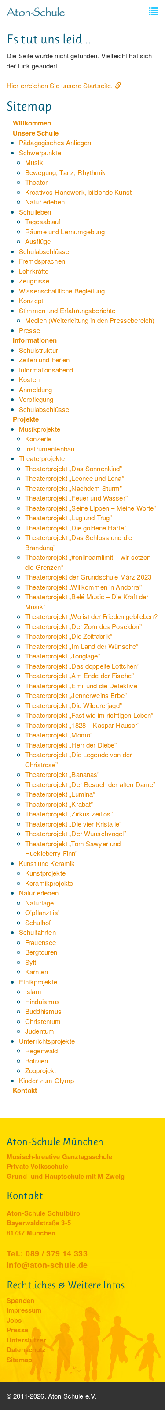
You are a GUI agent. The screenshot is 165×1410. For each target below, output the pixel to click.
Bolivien (36, 1060)
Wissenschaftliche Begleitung (62, 290)
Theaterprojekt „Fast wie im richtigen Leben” (89, 714)
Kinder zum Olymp (46, 1080)
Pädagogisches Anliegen (55, 142)
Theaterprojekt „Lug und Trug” (68, 517)
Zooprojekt (40, 1070)
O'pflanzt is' (42, 912)
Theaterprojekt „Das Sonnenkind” (73, 468)
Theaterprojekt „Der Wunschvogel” (75, 833)
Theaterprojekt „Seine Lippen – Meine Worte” (90, 507)
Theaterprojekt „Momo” (58, 734)
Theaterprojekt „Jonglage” (62, 655)
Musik (34, 162)
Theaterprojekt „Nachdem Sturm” (73, 488)
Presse (29, 330)
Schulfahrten (37, 932)
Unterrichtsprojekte (47, 1040)
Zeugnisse (34, 280)
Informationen (35, 340)
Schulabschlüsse (44, 251)
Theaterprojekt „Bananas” (62, 774)
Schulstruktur (38, 349)
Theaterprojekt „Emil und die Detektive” (82, 685)
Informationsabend (46, 369)
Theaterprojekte (42, 458)
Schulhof (38, 922)
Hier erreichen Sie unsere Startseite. (60, 85)
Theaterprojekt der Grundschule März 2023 (88, 576)
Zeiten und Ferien (44, 359)
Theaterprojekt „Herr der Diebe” (71, 744)
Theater (36, 181)
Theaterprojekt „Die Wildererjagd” (73, 705)
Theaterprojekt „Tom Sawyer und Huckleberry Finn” (73, 848)
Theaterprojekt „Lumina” (60, 793)
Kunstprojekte (45, 872)
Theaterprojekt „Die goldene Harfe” (75, 527)
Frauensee (40, 942)
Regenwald (41, 1050)
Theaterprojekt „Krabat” (59, 804)
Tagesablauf (43, 221)
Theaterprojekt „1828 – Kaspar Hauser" (82, 725)
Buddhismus (43, 1011)
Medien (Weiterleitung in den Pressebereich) (89, 320)
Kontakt (25, 1090)
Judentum (39, 1030)
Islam (33, 991)
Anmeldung (35, 389)
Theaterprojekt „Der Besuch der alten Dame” (90, 784)
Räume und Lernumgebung (65, 231)
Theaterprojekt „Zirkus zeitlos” (69, 813)
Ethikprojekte (38, 981)
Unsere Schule (36, 133)
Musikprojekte (39, 428)
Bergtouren (41, 951)
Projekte (26, 419)
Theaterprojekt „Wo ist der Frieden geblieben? (91, 616)
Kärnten (36, 971)
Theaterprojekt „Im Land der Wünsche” (81, 646)
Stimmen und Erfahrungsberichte (67, 310)
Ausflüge (38, 241)
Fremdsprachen (42, 260)
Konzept (31, 300)
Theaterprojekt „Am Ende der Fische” (79, 675)
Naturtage (39, 902)
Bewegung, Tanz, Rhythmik (65, 172)
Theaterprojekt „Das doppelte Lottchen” (82, 665)
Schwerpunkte (40, 152)
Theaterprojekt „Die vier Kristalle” (73, 823)
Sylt (31, 961)
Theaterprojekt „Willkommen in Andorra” (83, 586)
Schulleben (35, 211)
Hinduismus (42, 1001)
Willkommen (32, 123)
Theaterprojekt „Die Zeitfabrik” (69, 636)
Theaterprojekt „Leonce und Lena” (74, 478)
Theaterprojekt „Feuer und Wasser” (76, 497)
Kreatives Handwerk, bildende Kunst (78, 192)
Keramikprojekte (49, 883)
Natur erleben (45, 201)
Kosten (29, 379)
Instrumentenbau (49, 448)
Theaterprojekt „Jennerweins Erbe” (76, 695)
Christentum (43, 1021)
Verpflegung (36, 399)
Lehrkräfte (34, 271)
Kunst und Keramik (47, 863)
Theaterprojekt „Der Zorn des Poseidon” (83, 626)
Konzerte (38, 438)
